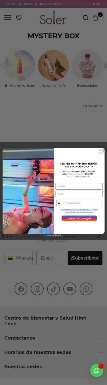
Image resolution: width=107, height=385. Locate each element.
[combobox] (60, 203)
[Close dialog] (101, 151)
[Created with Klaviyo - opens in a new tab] (53, 235)
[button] (79, 218)
